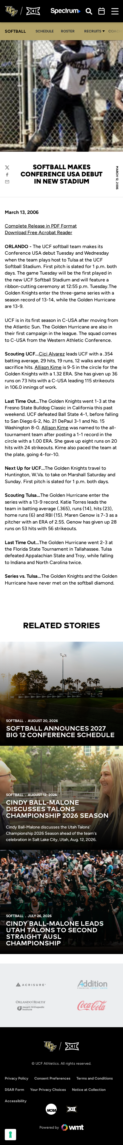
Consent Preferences (52, 1078)
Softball (14, 721)
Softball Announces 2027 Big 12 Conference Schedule (60, 732)
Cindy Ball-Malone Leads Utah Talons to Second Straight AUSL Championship (55, 934)
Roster (68, 31)
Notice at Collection (89, 1090)
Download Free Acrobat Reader (38, 232)
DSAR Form (14, 1090)
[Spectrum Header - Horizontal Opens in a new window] (66, 11)
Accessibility (16, 1101)
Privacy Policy (16, 1078)
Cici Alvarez (52, 354)
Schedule (45, 31)
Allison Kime (48, 367)
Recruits (92, 31)
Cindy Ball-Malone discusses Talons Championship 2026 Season (57, 809)
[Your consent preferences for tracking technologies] (10, 1134)
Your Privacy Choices (48, 1090)
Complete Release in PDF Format (41, 226)
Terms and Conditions (94, 1078)
